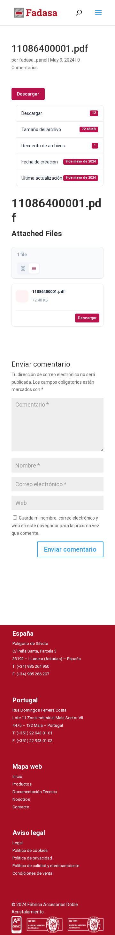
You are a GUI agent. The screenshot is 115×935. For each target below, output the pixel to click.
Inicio (17, 776)
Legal (17, 842)
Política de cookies (30, 850)
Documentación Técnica (34, 791)
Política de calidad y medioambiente (45, 865)
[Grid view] (23, 268)
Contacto (20, 807)
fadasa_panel (33, 60)
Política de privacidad (32, 858)
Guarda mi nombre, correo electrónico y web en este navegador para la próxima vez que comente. (55, 525)
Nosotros (21, 799)
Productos (22, 784)
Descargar (28, 93)
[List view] (34, 268)
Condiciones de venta (32, 873)
